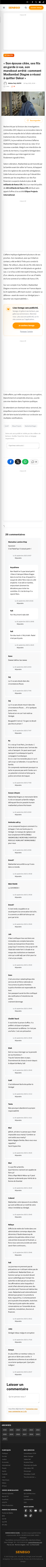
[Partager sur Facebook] (10, 461)
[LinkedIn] (26, 1516)
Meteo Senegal (28, 1456)
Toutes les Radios (7, 1513)
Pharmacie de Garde (30, 1465)
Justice (4, 1459)
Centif (7, 426)
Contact (26, 1496)
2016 (31, 1434)
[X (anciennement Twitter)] (36, 2)
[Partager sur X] (18, 461)
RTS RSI (4, 1525)
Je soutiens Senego (26, 325)
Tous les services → (30, 1477)
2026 (5, 1430)
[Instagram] (40, 1511)
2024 (18, 1430)
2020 (5, 1434)
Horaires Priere (28, 1462)
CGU (25, 1502)
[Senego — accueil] (14, 8)
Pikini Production (7, 1505)
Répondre (18, 558)
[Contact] (27, 2)
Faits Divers (5, 1480)
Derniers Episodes (7, 1493)
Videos (4, 1483)
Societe (4, 1456)
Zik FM (4, 1519)
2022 (31, 1430)
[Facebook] (32, 2)
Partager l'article (26, 331)
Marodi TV (5, 1496)
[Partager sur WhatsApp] (25, 461)
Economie (5, 1462)
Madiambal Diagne (30, 426)
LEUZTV (4, 1502)
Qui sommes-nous (29, 1493)
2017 (24, 1434)
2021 (38, 1430)
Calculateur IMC (29, 1468)
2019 (11, 1434)
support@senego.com (35, 1542)
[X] (31, 1511)
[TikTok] (43, 2)
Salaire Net (27, 1459)
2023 (24, 1430)
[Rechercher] (25, 7)
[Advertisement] (23, 32)
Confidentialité (34, 1545)
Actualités (9, 55)
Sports (4, 1471)
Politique (5, 1453)
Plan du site (10, 1545)
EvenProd (5, 1499)
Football (4, 1474)
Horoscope (27, 1471)
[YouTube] (39, 2)
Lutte (3, 1477)
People (4, 1468)
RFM (3, 1516)
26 (14, 86)
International (6, 1465)
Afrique (4, 1486)
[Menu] (3, 7)
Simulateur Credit (29, 1474)
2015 (38, 1434)
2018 (18, 1434)
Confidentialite (28, 1499)
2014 (5, 1439)
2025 (11, 1430)
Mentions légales (20, 1545)
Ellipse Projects (16, 426)
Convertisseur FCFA (30, 1453)
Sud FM (4, 1522)
